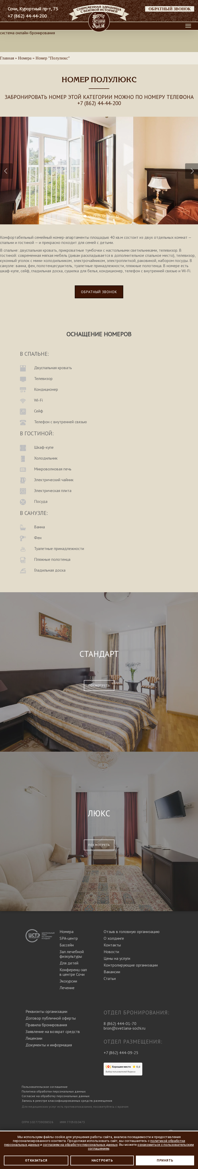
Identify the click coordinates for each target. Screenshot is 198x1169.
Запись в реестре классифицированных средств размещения (67, 1101)
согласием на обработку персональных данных (80, 1145)
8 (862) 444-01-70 (120, 1023)
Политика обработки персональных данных (54, 1091)
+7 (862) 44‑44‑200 (99, 103)
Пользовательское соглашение (45, 1087)
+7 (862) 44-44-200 (27, 16)
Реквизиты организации (46, 1011)
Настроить (102, 1160)
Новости (111, 951)
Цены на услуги (117, 958)
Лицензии (34, 1038)
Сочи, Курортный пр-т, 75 (33, 8)
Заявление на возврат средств (53, 1031)
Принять (165, 1160)
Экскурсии (68, 981)
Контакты (112, 945)
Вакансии (112, 971)
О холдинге (114, 938)
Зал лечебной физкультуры (72, 954)
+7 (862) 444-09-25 (121, 1052)
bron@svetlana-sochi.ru (124, 1028)
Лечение (67, 987)
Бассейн (67, 945)
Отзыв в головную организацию (132, 931)
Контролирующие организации (131, 965)
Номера (66, 931)
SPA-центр (69, 938)
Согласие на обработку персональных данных (55, 1096)
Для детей (69, 963)
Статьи (110, 978)
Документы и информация (49, 1045)
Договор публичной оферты (51, 1018)
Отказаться (36, 1160)
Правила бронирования (46, 1024)
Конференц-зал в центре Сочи (73, 972)
